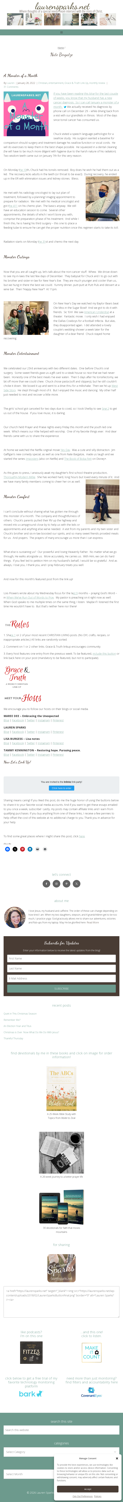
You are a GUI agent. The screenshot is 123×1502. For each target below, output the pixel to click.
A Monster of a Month (21, 75)
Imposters (32, 458)
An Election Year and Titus (17, 1026)
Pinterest (58, 720)
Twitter (31, 720)
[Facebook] (46, 884)
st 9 (75, 593)
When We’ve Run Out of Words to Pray (30, 597)
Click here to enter (61, 788)
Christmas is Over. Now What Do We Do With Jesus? (31, 1032)
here (82, 836)
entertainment (55, 83)
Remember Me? (12, 1020)
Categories (61, 1443)
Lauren (10, 83)
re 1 (13, 635)
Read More (93, 922)
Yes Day (65, 450)
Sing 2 (105, 408)
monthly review (97, 83)
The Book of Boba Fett (78, 458)
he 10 (23, 170)
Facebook (18, 720)
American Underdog (96, 312)
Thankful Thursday (13, 1038)
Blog (6, 720)
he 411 (13, 206)
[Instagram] (56, 884)
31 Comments (11, 86)
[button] (117, 1458)
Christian (42, 83)
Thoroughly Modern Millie (19, 477)
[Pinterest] (66, 884)
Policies (97, 1496)
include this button (104, 653)
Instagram (44, 720)
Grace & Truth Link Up (76, 83)
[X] (76, 884)
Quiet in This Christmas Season (20, 1013)
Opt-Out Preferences (83, 1496)
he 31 (42, 241)
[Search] (114, 1429)
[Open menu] (61, 32)
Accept (87, 1489)
